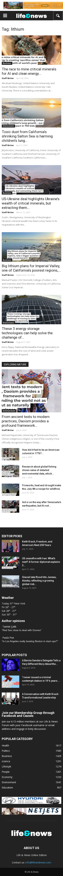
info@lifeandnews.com (38, 862)
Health (5, 745)
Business (7, 63)
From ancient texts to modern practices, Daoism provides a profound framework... (26, 421)
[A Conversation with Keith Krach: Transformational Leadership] (10, 698)
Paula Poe (8, 637)
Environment (8, 126)
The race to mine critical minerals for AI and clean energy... (29, 71)
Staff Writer (8, 78)
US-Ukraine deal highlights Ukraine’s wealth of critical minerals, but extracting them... (30, 203)
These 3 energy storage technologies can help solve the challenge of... (27, 333)
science (6, 761)
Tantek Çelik (9, 626)
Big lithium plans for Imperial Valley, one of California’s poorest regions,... (31, 268)
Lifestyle (6, 766)
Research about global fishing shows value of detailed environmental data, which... (39, 470)
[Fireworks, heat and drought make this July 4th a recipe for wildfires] (10, 490)
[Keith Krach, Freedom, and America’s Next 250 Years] (10, 546)
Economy (7, 777)
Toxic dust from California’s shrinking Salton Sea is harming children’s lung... (27, 136)
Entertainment (9, 411)
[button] (58, 15)
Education (7, 787)
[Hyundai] (31, 803)
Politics (6, 750)
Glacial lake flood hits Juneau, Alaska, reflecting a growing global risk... (39, 581)
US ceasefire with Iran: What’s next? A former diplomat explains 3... (41, 562)
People (6, 771)
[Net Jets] (31, 813)
